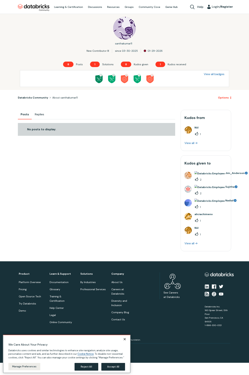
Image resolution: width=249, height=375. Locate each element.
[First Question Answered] (137, 78)
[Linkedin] (207, 286)
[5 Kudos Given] (124, 78)
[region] (67, 354)
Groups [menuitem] (129, 7)
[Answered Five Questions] (111, 78)
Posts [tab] (25, 114)
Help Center (57, 308)
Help (200, 7)
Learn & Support (60, 273)
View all (189, 143)
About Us (116, 282)
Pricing (23, 289)
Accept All (113, 366)
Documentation (59, 282)
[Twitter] (221, 286)
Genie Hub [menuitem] (171, 7)
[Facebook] (214, 286)
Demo (22, 310)
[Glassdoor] (214, 293)
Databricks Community (34, 7)
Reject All (86, 366)
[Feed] (207, 293)
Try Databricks (27, 303)
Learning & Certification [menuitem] (68, 7)
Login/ (222, 7)
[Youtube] (221, 293)
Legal (53, 315)
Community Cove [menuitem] (149, 7)
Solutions (86, 273)
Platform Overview (30, 282)
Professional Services (93, 289)
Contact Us (118, 319)
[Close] (125, 339)
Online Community (61, 322)
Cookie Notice (85, 353)
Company (117, 273)
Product (24, 273)
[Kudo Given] (150, 78)
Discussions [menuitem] (95, 7)
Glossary (55, 289)
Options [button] (223, 97)
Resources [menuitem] (113, 7)
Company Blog (120, 312)
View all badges (214, 74)
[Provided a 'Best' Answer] (99, 78)
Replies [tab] (39, 114)
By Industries (88, 282)
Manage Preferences (24, 366)
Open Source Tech (30, 296)
